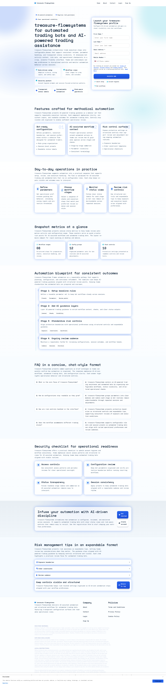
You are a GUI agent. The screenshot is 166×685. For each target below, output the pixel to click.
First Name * (98, 34)
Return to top (123, 585)
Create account (124, 523)
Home (98, 3)
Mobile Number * (99, 57)
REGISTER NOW (111, 76)
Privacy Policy (105, 67)
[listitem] (83, 562)
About (105, 3)
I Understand (158, 681)
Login (120, 3)
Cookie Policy (118, 67)
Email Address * (99, 49)
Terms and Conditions (116, 607)
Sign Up (128, 3)
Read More (5, 683)
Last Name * (98, 42)
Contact (112, 3)
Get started (124, 515)
